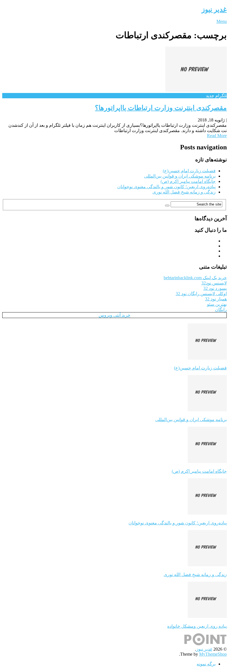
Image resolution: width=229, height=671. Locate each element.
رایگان (221, 309)
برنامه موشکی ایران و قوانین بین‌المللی (180, 176)
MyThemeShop (213, 654)
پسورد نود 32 (215, 288)
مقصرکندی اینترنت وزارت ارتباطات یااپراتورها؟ (161, 107)
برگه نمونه (206, 664)
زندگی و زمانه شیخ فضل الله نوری (184, 192)
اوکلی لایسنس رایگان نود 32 (201, 293)
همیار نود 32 (216, 299)
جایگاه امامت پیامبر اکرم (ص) (188, 181)
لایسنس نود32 (214, 283)
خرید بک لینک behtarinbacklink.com (195, 277)
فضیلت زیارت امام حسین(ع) (189, 170)
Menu (221, 21)
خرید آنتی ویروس (114, 315)
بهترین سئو (217, 304)
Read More (217, 135)
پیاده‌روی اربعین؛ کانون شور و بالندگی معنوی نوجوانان (166, 186)
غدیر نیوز (214, 9)
